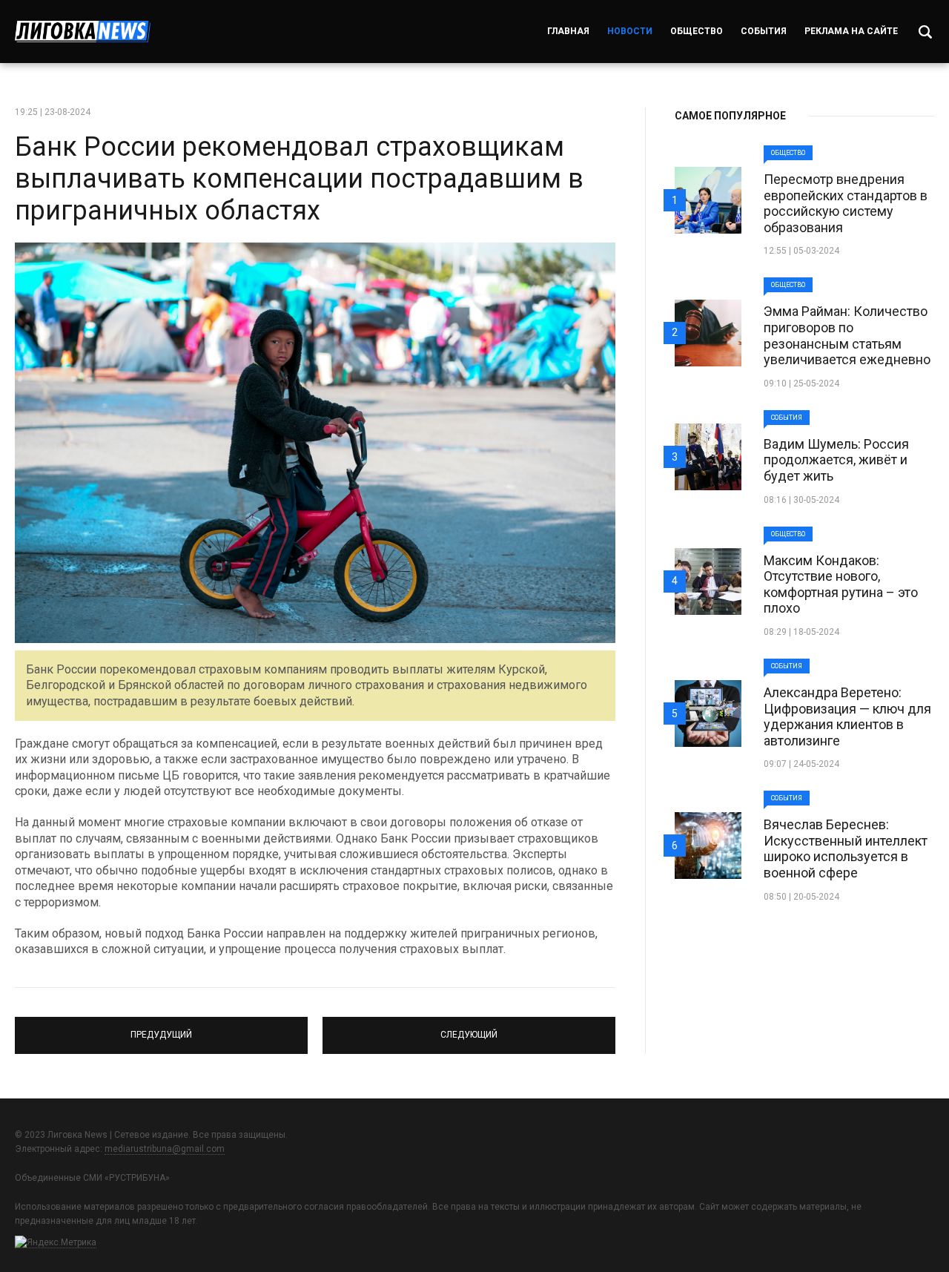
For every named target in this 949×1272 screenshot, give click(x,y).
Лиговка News (83, 31)
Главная (568, 31)
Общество (696, 31)
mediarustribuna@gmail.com (165, 1149)
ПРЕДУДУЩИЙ (161, 1029)
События (764, 31)
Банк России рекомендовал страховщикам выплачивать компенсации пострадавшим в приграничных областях (299, 178)
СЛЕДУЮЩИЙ (469, 1029)
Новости (629, 31)
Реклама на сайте (851, 31)
